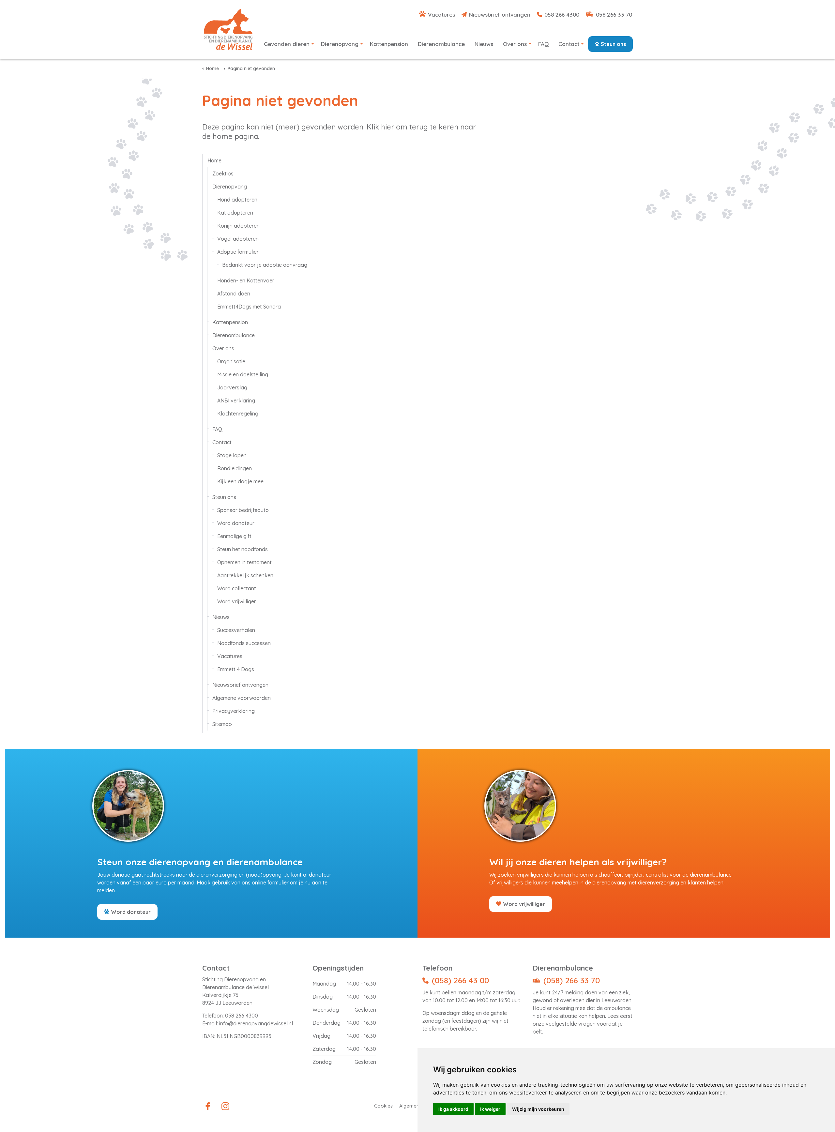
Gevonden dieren (287, 43)
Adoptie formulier (238, 252)
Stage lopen (232, 455)
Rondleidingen (234, 468)
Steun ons (613, 44)
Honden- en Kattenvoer (245, 280)
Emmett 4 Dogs (235, 669)
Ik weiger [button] (490, 1109)
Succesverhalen (236, 630)
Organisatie (231, 361)
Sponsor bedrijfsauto (243, 510)
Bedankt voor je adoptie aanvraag (264, 265)
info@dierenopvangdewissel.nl (256, 1023)
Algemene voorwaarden (241, 698)
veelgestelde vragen (571, 1023)
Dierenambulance (441, 43)
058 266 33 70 (614, 14)
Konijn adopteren (238, 225)
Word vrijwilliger (236, 601)
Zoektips (223, 173)
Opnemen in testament (244, 562)
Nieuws (484, 43)
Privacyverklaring (233, 711)
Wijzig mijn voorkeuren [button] (538, 1109)
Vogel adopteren (238, 238)
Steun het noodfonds (242, 549)
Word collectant (236, 588)
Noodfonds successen (244, 643)
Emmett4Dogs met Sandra (249, 306)
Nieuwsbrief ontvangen (499, 14)
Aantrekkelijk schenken (245, 575)
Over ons (515, 43)
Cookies (383, 1106)
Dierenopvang (339, 43)
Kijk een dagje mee (240, 481)
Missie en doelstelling (242, 374)
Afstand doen (233, 293)
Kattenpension (389, 43)
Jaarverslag (232, 387)
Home (214, 160)
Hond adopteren (237, 199)
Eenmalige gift (234, 536)
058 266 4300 (561, 14)
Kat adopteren (235, 212)
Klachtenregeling (237, 413)
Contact (568, 43)
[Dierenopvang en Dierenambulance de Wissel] (228, 29)
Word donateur (235, 523)
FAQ (543, 43)
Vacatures (441, 14)
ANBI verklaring (236, 400)
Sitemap (222, 724)
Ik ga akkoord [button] (453, 1109)
